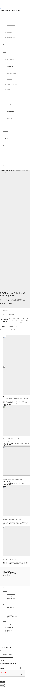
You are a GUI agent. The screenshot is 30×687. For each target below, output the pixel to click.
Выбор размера (7, 571)
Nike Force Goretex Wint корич (12, 519)
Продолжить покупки (6, 657)
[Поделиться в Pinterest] (2, 307)
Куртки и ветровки (12, 84)
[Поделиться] (3, 684)
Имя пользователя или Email (8, 663)
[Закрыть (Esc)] (1, 684)
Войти (2, 681)
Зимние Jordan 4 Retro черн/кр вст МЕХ (15, 399)
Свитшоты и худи (11, 73)
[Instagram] (3, 577)
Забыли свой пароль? (17, 678)
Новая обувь (10, 32)
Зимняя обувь (10, 329)
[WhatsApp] (3, 581)
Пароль (2, 668)
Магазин (2, 170)
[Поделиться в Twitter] (1, 307)
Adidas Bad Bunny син (9, 559)
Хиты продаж (10, 59)
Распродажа (24, 329)
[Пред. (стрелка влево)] (1, 686)
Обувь (7, 170)
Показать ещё (7, 404)
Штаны (8, 89)
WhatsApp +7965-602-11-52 (10, 574)
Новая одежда (11, 37)
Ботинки (9, 123)
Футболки (9, 79)
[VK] (3, 580)
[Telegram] (3, 579)
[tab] (16, 310)
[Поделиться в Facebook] (0, 307)
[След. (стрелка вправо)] (3, 686)
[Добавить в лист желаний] (0, 306)
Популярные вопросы (9, 572)
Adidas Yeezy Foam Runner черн (12, 479)
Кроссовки (9, 118)
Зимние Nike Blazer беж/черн (12, 439)
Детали (5, 310)
